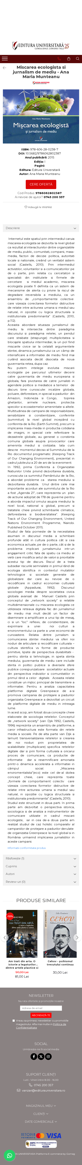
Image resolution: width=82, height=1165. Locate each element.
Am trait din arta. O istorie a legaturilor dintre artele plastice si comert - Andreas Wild (22, 964)
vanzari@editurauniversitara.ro (43, 1090)
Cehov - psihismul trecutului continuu (60, 963)
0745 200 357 (43, 1085)
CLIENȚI (39, 1114)
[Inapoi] (3, 68)
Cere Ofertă (41, 184)
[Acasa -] (41, 46)
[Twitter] (41, 1056)
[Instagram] (48, 1056)
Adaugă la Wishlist (39, 207)
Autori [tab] (10, 874)
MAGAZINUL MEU (39, 1106)
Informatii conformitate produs (27, 847)
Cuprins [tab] (11, 866)
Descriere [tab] (13, 228)
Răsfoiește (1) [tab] (15, 858)
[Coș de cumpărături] (69, 59)
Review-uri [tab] (16, 882)
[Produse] (5, 60)
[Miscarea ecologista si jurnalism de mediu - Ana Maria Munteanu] (41, 116)
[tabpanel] (41, 116)
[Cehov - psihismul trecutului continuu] (60, 934)
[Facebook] (34, 1056)
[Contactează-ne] (59, 59)
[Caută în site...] (77, 59)
